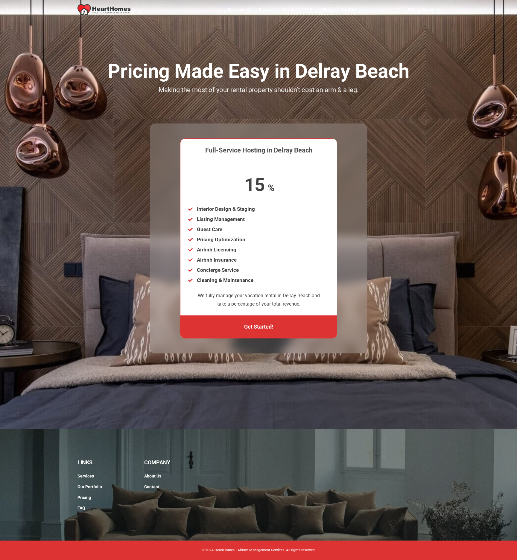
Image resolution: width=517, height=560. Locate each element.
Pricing (266, 9)
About (288, 9)
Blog (326, 9)
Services (236, 9)
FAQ (309, 9)
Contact (349, 9)
